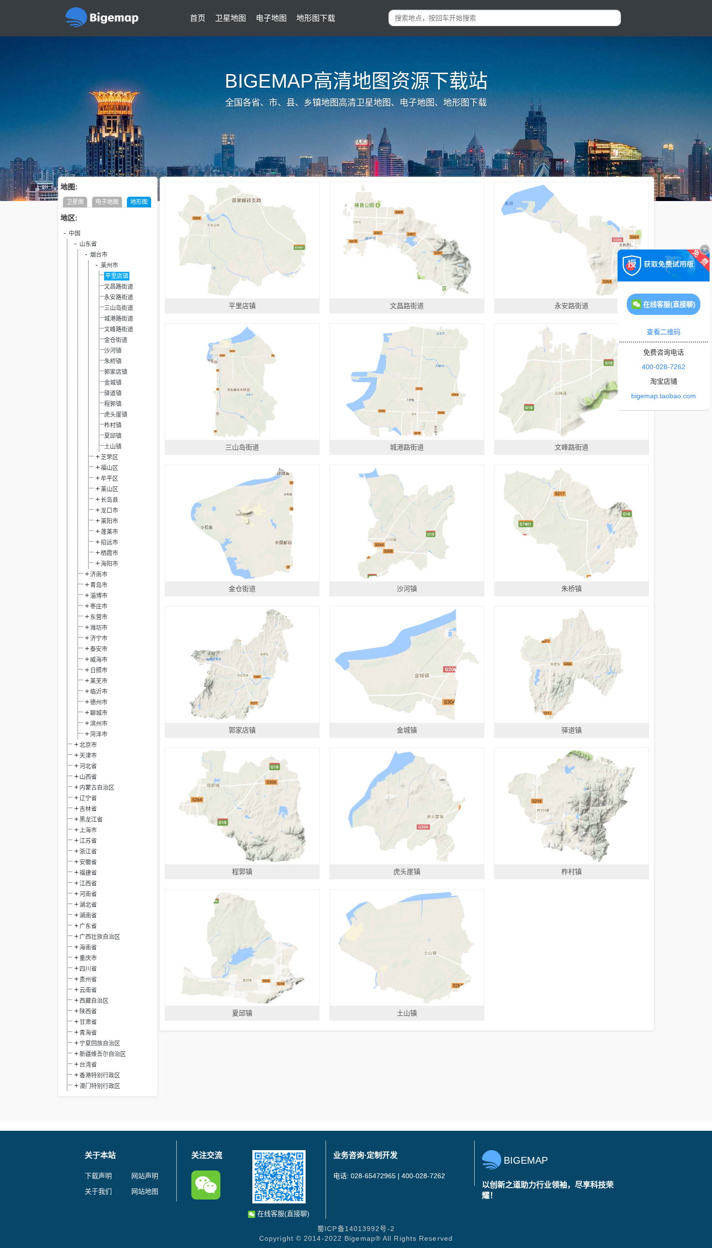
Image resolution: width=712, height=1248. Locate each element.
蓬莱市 (109, 532)
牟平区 (109, 478)
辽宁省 (88, 798)
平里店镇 (116, 276)
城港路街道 (118, 318)
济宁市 (99, 638)
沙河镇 (113, 350)
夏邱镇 (113, 436)
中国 (74, 233)
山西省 (88, 777)
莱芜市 (99, 681)
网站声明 (144, 1176)
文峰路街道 (118, 329)
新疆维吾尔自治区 (102, 1054)
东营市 (99, 617)
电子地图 (271, 18)
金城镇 (113, 382)
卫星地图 (230, 18)
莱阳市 (109, 521)
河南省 (88, 894)
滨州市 (99, 723)
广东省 (88, 926)
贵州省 (88, 979)
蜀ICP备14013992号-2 (356, 1228)
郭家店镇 (115, 372)
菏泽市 (99, 734)
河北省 (88, 766)
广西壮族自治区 (99, 937)
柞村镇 (113, 425)
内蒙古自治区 (96, 787)
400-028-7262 (663, 367)
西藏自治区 (93, 1001)
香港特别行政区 (99, 1075)
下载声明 (98, 1176)
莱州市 (109, 265)
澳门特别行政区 (99, 1086)
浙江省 (88, 851)
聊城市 (99, 713)
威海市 (99, 659)
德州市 (99, 702)
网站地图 (144, 1191)
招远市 (109, 542)
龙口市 (109, 510)
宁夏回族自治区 (99, 1043)
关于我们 (98, 1191)
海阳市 (109, 564)
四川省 (88, 969)
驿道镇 (113, 393)
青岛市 (99, 585)
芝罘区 (109, 457)
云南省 (88, 990)
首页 (197, 18)
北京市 (88, 745)
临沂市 (99, 691)
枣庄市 (99, 606)
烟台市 (99, 254)
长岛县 (109, 500)
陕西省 (88, 1011)
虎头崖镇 (115, 414)
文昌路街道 (118, 286)
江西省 (88, 883)
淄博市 (99, 596)
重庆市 (88, 958)
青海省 (88, 1033)
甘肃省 (88, 1022)
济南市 (99, 574)
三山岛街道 (118, 308)
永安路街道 (118, 297)
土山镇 (113, 446)
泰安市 (99, 649)
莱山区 (109, 489)
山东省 (88, 244)
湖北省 (88, 905)
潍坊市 (99, 627)
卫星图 (75, 202)
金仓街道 (115, 340)
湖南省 (88, 915)
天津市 (88, 755)
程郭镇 (113, 404)
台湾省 (88, 1064)
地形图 (139, 202)
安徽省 (88, 862)
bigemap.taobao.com (663, 396)
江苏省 (88, 841)
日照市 (99, 670)
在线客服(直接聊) (282, 1213)
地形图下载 (315, 18)
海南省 (88, 947)
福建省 (88, 873)
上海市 (88, 830)
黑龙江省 (91, 819)
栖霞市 (109, 553)
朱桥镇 (113, 361)
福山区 (109, 468)
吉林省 (88, 809)
